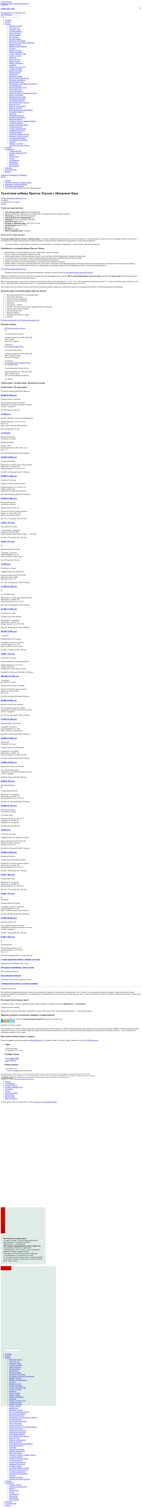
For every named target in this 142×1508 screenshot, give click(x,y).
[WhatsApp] (8, 1021)
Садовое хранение (15, 31)
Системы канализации (17, 138)
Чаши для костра (15, 33)
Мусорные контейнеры (17, 80)
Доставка (8, 20)
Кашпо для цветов (15, 71)
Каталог (8, 24)
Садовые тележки (15, 69)
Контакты (8, 168)
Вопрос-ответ (14, 157)
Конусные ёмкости (15, 119)
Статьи (11, 158)
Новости (12, 155)
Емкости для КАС (15, 108)
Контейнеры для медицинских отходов (23, 84)
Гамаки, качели (14, 61)
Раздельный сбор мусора (18, 87)
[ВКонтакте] (2, 1021)
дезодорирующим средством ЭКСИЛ (79, 272)
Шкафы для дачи (15, 44)
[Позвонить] (13, 175)
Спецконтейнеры (15, 86)
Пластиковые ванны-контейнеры (21, 110)
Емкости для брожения (17, 106)
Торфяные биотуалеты (17, 130)
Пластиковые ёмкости (17, 100)
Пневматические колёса (17, 97)
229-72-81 (14, 1058)
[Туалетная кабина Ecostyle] (15, 328)
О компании (9, 149)
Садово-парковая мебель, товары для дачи (20, 959)
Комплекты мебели (16, 52)
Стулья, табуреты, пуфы (17, 54)
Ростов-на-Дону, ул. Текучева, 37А (13, 13)
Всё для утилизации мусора (19, 78)
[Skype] (11, 1021)
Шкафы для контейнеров (18, 46)
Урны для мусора (15, 89)
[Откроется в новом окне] (92, 1040)
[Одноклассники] (5, 1021)
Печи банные (14, 37)
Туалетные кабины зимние (14, 186)
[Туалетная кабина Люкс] (14, 346)
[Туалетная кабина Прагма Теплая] (13, 198)
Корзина (8, 172)
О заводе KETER (15, 151)
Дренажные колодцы (16, 115)
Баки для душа (14, 104)
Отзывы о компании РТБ (18, 153)
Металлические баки (16, 82)
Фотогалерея (13, 164)
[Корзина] (4, 175)
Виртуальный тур (11, 1098)
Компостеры (13, 74)
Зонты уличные (14, 59)
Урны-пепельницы (15, 91)
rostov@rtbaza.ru (6, 14)
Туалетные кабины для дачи (19, 134)
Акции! (7, 22)
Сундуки (12, 48)
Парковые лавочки (15, 76)
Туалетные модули (15, 127)
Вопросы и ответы (11, 1093)
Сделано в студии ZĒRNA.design (45, 1102)
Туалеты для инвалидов (17, 129)
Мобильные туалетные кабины (16, 184)
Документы (13, 162)
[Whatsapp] (140, 8)
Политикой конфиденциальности (24, 1079)
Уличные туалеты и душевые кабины (22, 121)
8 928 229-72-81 (8, 9)
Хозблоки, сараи (15, 29)
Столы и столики (15, 56)
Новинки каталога (15, 26)
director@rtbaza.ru (36, 1040)
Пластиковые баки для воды (19, 102)
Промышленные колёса (17, 99)
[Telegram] (13, 1021)
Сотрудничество (11, 170)
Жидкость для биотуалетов (18, 136)
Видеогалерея (14, 166)
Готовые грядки (14, 72)
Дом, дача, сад (14, 28)
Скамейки (12, 65)
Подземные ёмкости (16, 112)
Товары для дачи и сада (17, 67)
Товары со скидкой (19, 144)
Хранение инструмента (17, 41)
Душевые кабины (15, 132)
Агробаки (12, 114)
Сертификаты (14, 160)
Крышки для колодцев (17, 117)
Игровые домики (15, 39)
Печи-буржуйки (14, 35)
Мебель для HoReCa (16, 63)
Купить (3, 204)
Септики (12, 142)
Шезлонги (12, 57)
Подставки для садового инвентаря (21, 43)
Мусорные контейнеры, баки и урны (17, 967)
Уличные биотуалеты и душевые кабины (19, 983)
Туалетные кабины (16, 123)
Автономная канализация (18, 140)
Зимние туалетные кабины (18, 125)
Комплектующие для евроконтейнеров (23, 93)
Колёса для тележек (16, 95)
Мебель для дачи (15, 50)
